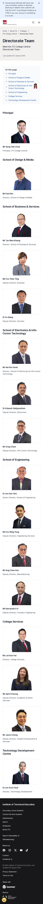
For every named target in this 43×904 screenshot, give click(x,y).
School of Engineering (17, 92)
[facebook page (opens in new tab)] (4, 850)
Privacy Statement (10, 872)
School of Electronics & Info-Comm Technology (20, 86)
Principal (12, 73)
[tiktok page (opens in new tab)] (27, 850)
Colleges (23, 31)
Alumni (5, 822)
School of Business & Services (21, 81)
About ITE (13, 31)
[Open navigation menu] (39, 22)
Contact (6, 855)
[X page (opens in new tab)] (15, 850)
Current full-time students (12, 814)
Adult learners (8, 818)
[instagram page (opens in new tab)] (9, 850)
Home (5, 31)
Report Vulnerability (10, 836)
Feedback (7, 859)
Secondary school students (13, 810)
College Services (15, 96)
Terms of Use (8, 875)
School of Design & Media (19, 77)
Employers (7, 826)
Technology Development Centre (22, 100)
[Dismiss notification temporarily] (39, 3)
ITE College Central (10, 34)
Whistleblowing (8, 839)
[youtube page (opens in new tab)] (21, 850)
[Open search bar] (33, 22)
